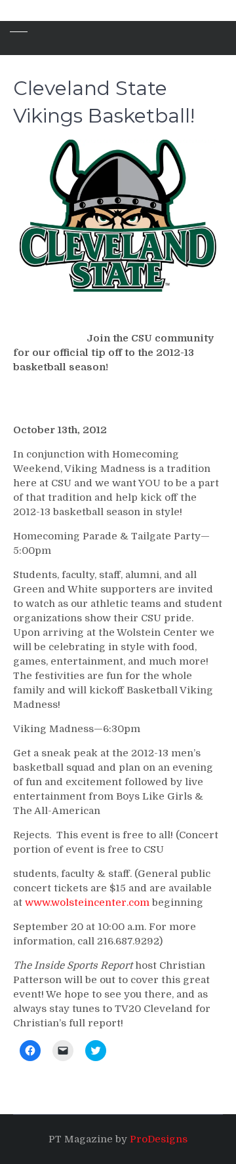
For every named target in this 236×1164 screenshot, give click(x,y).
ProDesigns (158, 1139)
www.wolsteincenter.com (87, 902)
